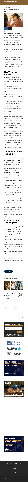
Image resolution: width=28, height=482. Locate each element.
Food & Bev (10, 466)
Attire (16, 463)
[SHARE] (6, 28)
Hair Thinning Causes (10, 73)
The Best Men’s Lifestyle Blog (16, 260)
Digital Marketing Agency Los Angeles (14, 478)
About (6, 463)
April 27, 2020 (7, 7)
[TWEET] (10, 28)
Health (20, 463)
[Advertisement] (14, 407)
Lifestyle (11, 463)
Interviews (17, 466)
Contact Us (13, 468)
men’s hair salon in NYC (9, 233)
